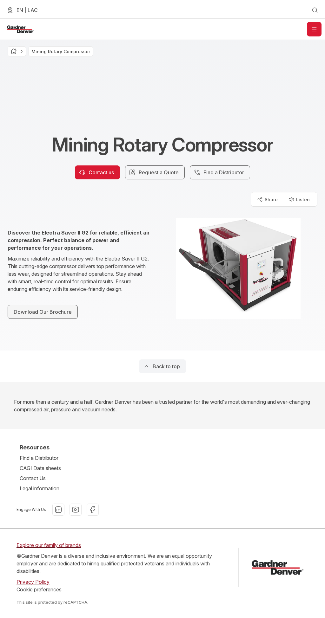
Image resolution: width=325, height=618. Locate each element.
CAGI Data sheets (40, 468)
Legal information (39, 488)
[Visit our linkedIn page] (58, 510)
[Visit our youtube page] (76, 510)
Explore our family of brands (49, 545)
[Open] (314, 29)
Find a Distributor (39, 458)
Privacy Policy (33, 582)
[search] (315, 10)
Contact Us (33, 478)
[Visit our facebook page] (93, 510)
